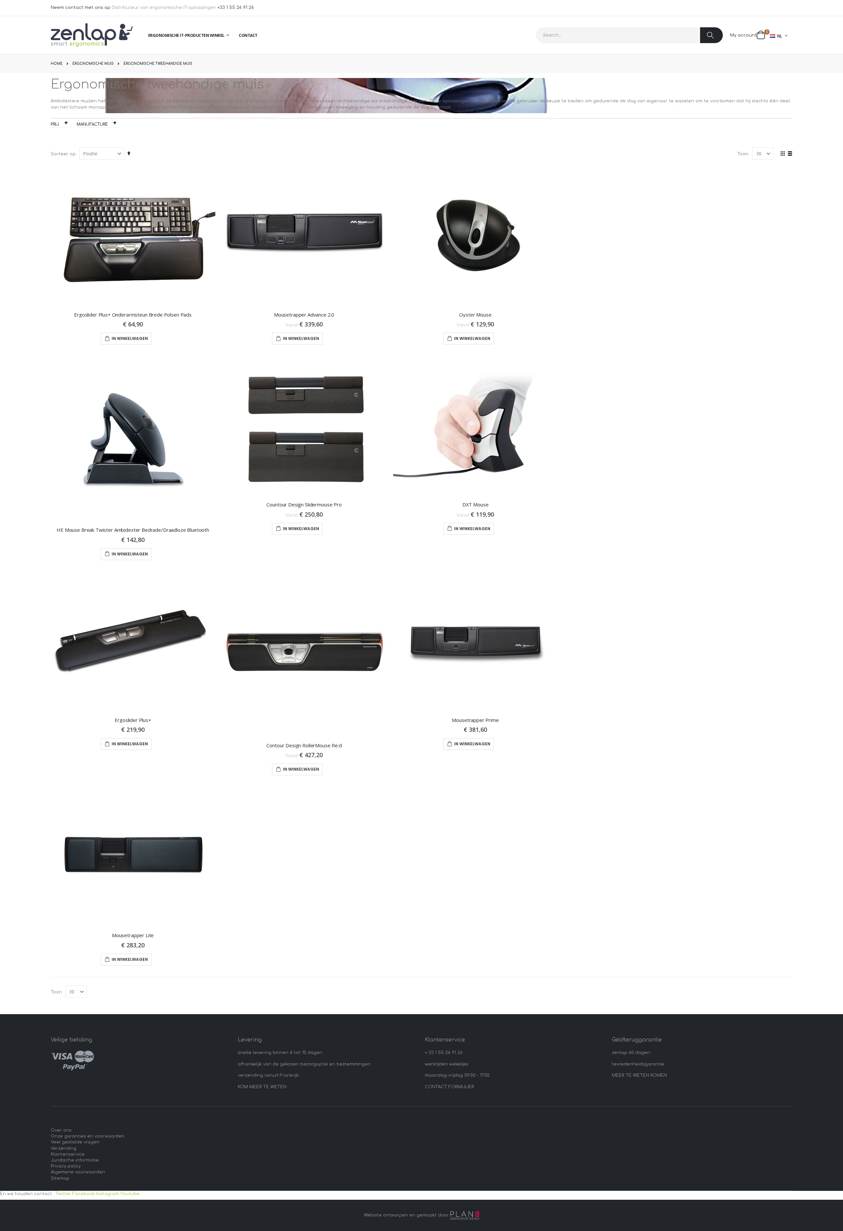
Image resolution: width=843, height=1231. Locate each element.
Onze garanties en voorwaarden (87, 1136)
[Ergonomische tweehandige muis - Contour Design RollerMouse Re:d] (304, 654)
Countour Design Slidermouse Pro (303, 504)
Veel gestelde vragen (75, 1142)
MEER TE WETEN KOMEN (639, 1075)
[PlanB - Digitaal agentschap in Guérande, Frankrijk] (464, 1215)
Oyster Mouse (475, 314)
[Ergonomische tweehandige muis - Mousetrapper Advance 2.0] (304, 235)
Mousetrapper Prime (475, 720)
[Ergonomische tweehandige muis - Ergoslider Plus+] (133, 641)
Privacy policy (66, 1166)
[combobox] (629, 35)
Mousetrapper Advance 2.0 (304, 314)
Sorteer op (63, 154)
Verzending (63, 1148)
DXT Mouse (475, 504)
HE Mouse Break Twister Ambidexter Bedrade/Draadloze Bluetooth (133, 529)
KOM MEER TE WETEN (262, 1087)
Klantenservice (68, 1154)
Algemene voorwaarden (78, 1172)
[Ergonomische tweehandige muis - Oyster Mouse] (475, 235)
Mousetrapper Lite (133, 935)
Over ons (61, 1130)
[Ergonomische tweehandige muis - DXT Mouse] (475, 425)
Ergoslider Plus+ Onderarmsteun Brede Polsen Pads (133, 314)
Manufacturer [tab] (93, 124)
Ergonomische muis (93, 63)
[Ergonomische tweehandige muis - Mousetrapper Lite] (133, 856)
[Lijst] (789, 154)
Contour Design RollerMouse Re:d (303, 745)
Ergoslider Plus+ (133, 720)
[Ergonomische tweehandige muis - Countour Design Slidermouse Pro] (304, 425)
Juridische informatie (75, 1160)
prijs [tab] (56, 124)
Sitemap (60, 1178)
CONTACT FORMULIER (449, 1087)
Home (57, 63)
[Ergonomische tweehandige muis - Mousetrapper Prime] (475, 641)
